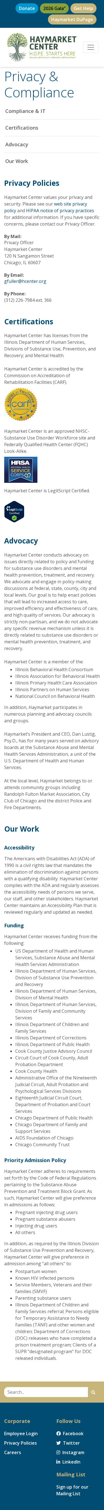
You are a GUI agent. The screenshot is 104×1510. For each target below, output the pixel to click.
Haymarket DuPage (72, 19)
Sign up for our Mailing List (72, 1490)
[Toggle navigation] (90, 47)
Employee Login (21, 1433)
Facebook (72, 1433)
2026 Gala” (54, 8)
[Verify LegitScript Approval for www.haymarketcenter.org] (14, 511)
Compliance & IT (25, 111)
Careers (12, 1452)
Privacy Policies (20, 1443)
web (58, 204)
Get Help (83, 8)
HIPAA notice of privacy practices (60, 210)
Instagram (72, 1452)
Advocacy (16, 144)
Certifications (21, 127)
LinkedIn (70, 1462)
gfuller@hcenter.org (25, 281)
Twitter (71, 1443)
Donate (27, 8)
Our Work (16, 161)
